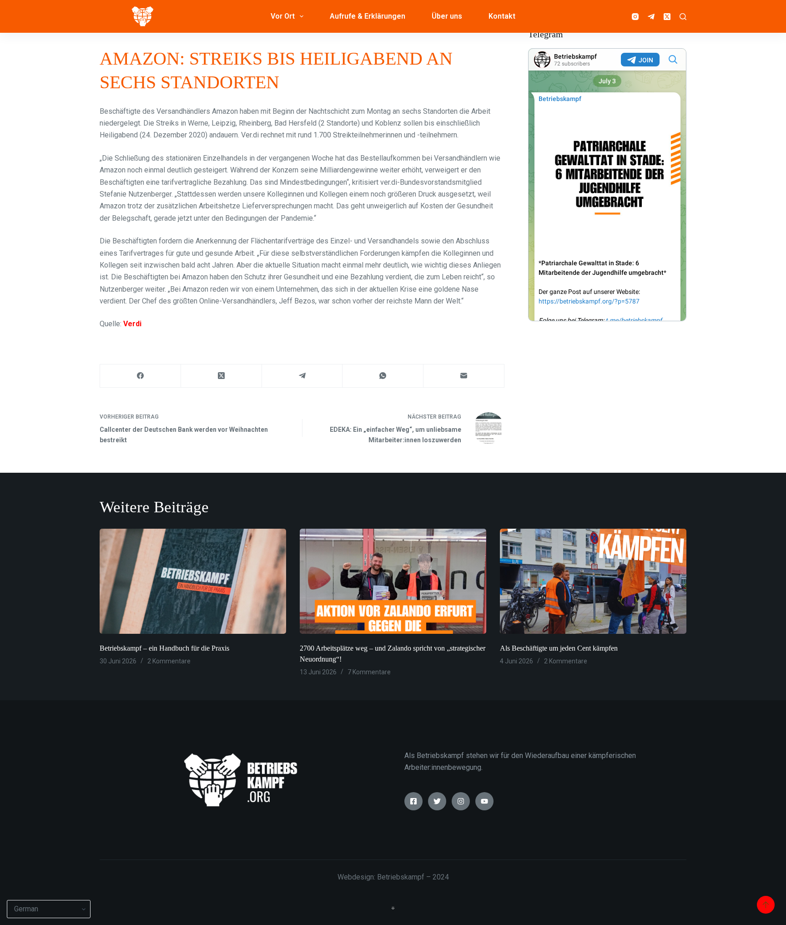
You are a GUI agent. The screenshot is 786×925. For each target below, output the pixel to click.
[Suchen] (683, 16)
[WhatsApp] (383, 376)
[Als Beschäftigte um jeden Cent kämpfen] (593, 581)
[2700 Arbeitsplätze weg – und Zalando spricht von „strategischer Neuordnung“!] (393, 581)
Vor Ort (283, 16)
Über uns (447, 16)
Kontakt (502, 16)
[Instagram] (635, 16)
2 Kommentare (169, 661)
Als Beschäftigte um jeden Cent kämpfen (559, 648)
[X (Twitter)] (667, 16)
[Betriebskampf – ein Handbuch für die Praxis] (193, 581)
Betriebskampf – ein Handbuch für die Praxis (164, 648)
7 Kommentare (369, 672)
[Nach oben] (766, 905)
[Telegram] (651, 16)
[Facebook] (140, 376)
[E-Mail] (463, 376)
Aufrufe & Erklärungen (367, 16)
